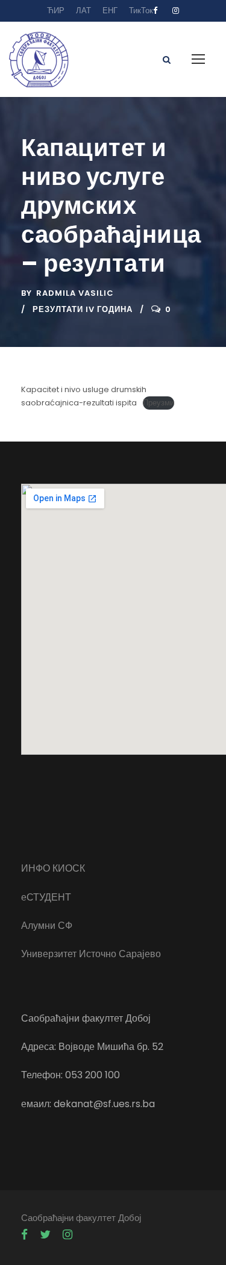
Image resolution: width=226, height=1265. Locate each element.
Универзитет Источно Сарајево (91, 954)
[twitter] (45, 1235)
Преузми (158, 403)
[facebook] (155, 10)
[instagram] (175, 10)
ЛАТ (83, 10)
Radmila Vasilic (75, 293)
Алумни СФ (46, 925)
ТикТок (141, 10)
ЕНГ (110, 10)
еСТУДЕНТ (46, 897)
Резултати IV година (83, 309)
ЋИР (55, 10)
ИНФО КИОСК (53, 868)
